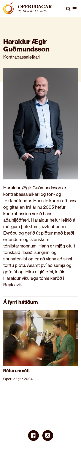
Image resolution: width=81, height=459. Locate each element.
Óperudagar (35, 6)
